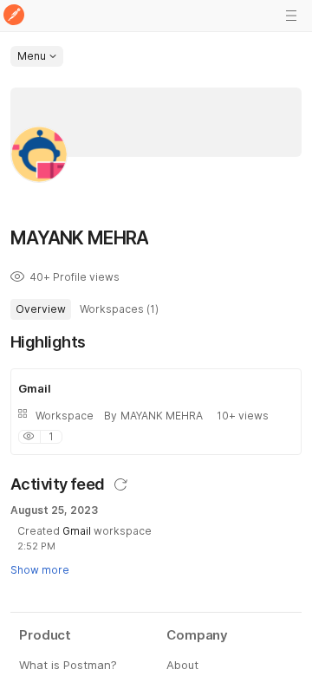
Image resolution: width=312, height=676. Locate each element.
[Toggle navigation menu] (291, 15)
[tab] (40, 309)
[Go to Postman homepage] (13, 16)
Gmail (78, 530)
